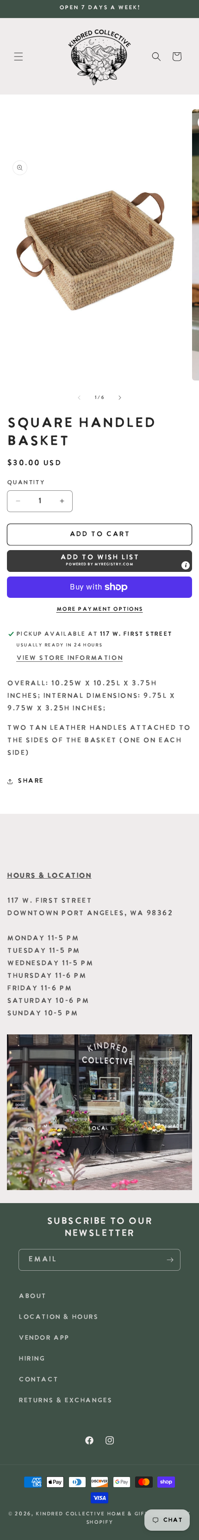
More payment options (99, 609)
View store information (69, 658)
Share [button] (31, 781)
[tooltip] (185, 565)
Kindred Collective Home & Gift (92, 1514)
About (32, 1296)
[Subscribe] (170, 1260)
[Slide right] (120, 397)
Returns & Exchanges (65, 1401)
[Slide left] (79, 397)
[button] (18, 56)
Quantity (25, 482)
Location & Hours (59, 1317)
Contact (38, 1380)
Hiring (32, 1359)
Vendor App (44, 1338)
